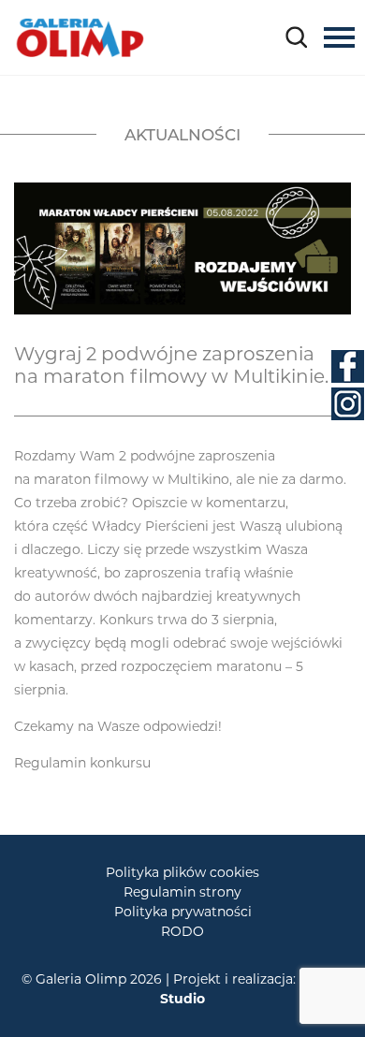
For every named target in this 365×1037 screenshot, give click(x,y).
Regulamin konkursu (82, 762)
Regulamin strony (182, 892)
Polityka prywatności (183, 911)
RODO (182, 931)
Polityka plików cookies (182, 872)
